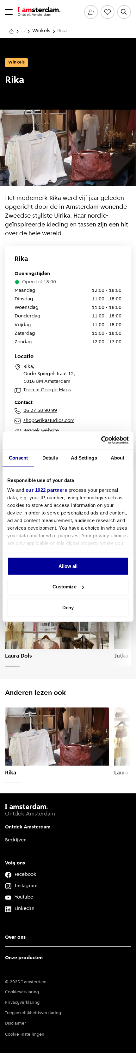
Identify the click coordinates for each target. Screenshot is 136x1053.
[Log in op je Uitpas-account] (91, 12)
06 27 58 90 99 (40, 410)
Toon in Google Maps (47, 390)
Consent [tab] (18, 457)
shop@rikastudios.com (48, 420)
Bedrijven (16, 840)
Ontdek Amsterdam (28, 827)
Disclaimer (15, 1023)
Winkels (41, 30)
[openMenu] (9, 12)
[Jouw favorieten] (107, 12)
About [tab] (118, 457)
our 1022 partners (46, 490)
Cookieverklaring (22, 992)
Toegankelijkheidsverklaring (33, 1013)
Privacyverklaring (22, 1002)
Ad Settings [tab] (84, 457)
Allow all (68, 566)
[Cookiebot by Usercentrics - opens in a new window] (101, 440)
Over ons (15, 937)
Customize (65, 586)
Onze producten (24, 957)
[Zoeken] (124, 12)
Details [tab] (50, 457)
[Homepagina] (11, 31)
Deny (68, 607)
